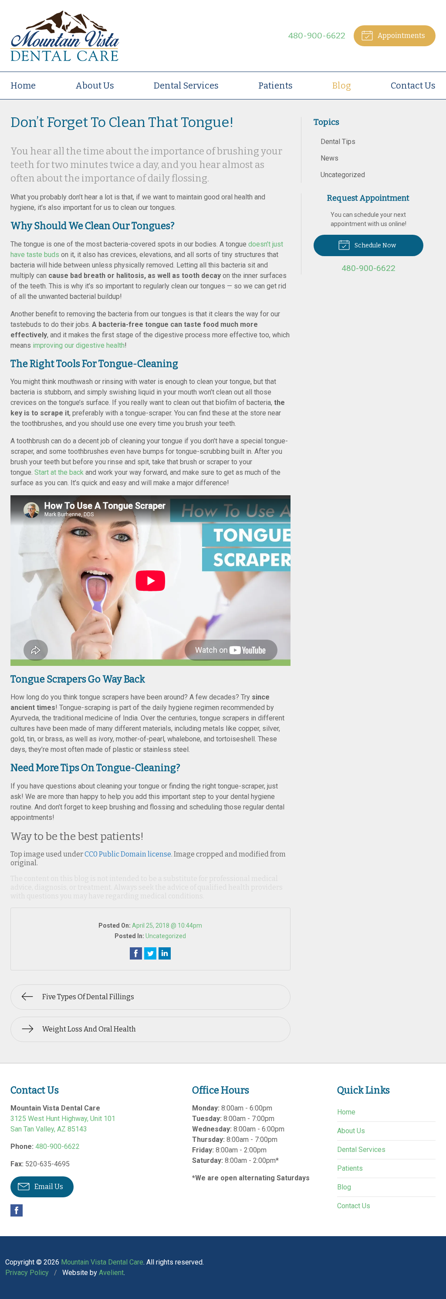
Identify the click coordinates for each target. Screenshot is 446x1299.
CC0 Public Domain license (127, 854)
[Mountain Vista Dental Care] (64, 35)
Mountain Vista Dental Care (102, 1262)
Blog (341, 85)
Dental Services (186, 85)
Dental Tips (338, 141)
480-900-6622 (316, 36)
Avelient (111, 1272)
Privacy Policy (27, 1272)
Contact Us (413, 85)
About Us (94, 85)
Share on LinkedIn (165, 953)
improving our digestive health (79, 345)
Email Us (48, 1186)
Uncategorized (165, 935)
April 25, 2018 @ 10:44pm (167, 925)
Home (23, 85)
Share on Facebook (136, 953)
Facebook (16, 1210)
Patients (275, 85)
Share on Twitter (150, 953)
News (329, 158)
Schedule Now (374, 245)
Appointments (400, 35)
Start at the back (59, 472)
